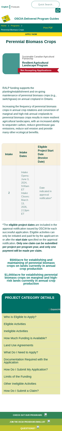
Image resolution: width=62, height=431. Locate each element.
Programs (15, 26)
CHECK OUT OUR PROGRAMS (27, 415)
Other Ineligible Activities (20, 383)
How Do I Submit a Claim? (21, 390)
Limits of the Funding (17, 376)
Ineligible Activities (16, 331)
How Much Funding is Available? (25, 338)
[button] (54, 309)
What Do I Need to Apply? (21, 352)
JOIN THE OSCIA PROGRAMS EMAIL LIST (27, 422)
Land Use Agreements (18, 345)
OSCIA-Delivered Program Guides (36, 18)
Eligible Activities (15, 324)
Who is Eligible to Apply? (20, 317)
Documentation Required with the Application (26, 361)
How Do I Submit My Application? (26, 369)
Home (3, 26)
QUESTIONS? (28, 428)
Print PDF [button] (48, 28)
